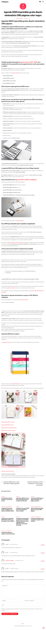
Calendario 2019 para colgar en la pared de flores (8, 533)
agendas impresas (11, 287)
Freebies (25, 18)
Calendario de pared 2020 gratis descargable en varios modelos (22, 510)
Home (22, 623)
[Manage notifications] (44, 628)
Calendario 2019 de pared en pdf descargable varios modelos (37, 520)
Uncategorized (8, 506)
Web (3, 605)
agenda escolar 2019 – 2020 (28, 62)
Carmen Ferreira (19, 18)
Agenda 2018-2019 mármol (7, 424)
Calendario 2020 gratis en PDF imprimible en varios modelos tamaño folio (35, 483)
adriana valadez (9, 560)
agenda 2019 (14, 72)
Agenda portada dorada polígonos (9, 427)
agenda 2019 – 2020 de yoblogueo (26, 179)
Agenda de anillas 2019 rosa (7, 471)
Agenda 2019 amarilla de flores (8, 430)
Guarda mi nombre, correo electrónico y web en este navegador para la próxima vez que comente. (21, 610)
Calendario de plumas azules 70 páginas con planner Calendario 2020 (7, 510)
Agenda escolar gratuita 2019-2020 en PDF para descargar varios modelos (7, 520)
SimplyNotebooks (15, 383)
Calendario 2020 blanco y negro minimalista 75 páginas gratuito (11, 482)
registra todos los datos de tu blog (15, 242)
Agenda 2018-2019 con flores (8, 422)
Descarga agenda (24, 299)
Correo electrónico (29, 600)
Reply (43, 553)
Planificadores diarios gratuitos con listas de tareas (6, 499)
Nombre (4, 600)
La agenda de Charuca (6, 342)
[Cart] (40, 1)
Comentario (5, 585)
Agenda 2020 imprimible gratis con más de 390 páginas (37, 510)
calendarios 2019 (20, 220)
